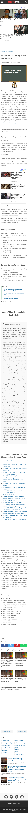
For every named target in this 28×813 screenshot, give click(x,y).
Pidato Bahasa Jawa (20, 745)
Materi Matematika (6, 747)
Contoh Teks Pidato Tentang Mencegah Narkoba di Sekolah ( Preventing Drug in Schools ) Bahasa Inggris (14, 498)
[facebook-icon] (6, 797)
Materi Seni (4, 752)
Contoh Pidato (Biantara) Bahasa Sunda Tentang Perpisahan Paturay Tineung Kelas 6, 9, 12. (17, 779)
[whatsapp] (23, 645)
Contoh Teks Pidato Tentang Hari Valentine (15, 491)
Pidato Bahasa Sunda (20, 752)
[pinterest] (17, 645)
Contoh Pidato (5, 740)
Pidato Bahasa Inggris (20, 743)
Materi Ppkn (5, 750)
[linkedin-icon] (22, 797)
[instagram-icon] (16, 797)
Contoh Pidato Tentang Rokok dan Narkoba (15, 519)
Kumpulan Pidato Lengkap (10, 123)
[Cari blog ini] (26, 2)
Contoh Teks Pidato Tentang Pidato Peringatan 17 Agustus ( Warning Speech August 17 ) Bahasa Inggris (14, 504)
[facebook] (4, 645)
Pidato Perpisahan (19, 754)
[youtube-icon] (11, 797)
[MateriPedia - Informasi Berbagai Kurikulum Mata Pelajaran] (14, 2)
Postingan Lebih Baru (7, 731)
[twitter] (11, 645)
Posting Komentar (15, 62)
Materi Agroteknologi (7, 743)
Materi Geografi (6, 745)
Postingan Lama (22, 731)
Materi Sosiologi (19, 740)
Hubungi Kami (16, 803)
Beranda (10, 803)
